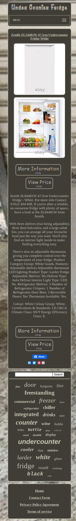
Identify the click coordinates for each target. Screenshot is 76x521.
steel (61, 415)
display (51, 435)
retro (57, 430)
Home (39, 491)
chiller (49, 407)
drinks (49, 414)
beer (62, 402)
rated (26, 435)
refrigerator (31, 408)
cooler (27, 449)
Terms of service (39, 511)
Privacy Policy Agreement (39, 505)
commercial (24, 401)
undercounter (39, 441)
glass (58, 459)
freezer (47, 400)
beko (21, 430)
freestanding (40, 392)
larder (24, 457)
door (30, 384)
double (37, 435)
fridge (25, 466)
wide (49, 476)
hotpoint (46, 386)
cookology (57, 468)
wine (46, 423)
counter (26, 422)
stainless (52, 450)
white (43, 457)
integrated (26, 414)
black (35, 474)
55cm (40, 450)
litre (60, 385)
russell (43, 467)
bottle (34, 429)
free (18, 386)
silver (47, 430)
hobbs (58, 424)
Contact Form (39, 498)
